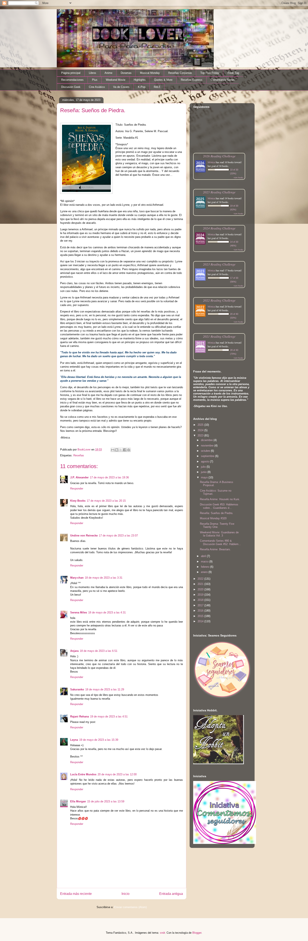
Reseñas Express (191, 79)
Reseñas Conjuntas (180, 72)
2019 (201, 594)
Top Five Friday (209, 72)
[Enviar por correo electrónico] (113, 450)
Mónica (211, 162)
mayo (204, 477)
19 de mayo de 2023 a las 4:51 (109, 716)
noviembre (207, 445)
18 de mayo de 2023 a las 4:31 (107, 612)
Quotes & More (163, 79)
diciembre (207, 440)
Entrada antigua (171, 893)
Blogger (196, 932)
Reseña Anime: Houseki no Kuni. (220, 499)
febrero (205, 566)
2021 (201, 584)
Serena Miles (78, 612)
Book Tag (233, 72)
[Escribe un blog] (117, 450)
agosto (205, 461)
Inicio (125, 893)
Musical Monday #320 (213, 518)
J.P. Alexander (79, 477)
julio (204, 466)
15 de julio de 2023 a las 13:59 (105, 801)
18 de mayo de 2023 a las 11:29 (104, 689)
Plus (94, 79)
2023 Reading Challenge (219, 264)
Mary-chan (77, 577)
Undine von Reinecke (84, 535)
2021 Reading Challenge (219, 336)
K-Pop (141, 87)
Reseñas (78, 455)
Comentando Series (223, 79)
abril (204, 556)
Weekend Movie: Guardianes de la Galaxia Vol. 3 (219, 534)
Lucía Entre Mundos (83, 774)
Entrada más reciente (76, 893)
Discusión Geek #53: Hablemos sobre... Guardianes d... (219, 506)
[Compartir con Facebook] (125, 450)
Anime (108, 72)
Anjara (74, 650)
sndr (162, 932)
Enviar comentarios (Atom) (130, 907)
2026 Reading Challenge (219, 156)
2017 (201, 605)
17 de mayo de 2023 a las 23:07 (118, 535)
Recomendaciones (72, 79)
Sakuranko (77, 689)
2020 (201, 589)
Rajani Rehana (79, 716)
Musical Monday (150, 72)
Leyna (74, 739)
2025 (201, 424)
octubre (206, 450)
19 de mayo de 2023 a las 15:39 (98, 739)
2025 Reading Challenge (219, 192)
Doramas (126, 72)
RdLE (157, 87)
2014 (201, 621)
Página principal (70, 72)
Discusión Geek (70, 87)
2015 (201, 616)
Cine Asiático (97, 87)
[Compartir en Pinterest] (129, 450)
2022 (201, 578)
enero (204, 572)
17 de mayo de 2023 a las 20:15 (106, 500)
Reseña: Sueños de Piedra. (216, 513)
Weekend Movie (115, 79)
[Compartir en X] (121, 450)
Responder (76, 488)
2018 (201, 599)
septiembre (208, 456)
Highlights (140, 79)
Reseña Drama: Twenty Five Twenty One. (217, 525)
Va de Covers (121, 87)
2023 (201, 435)
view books (238, 177)
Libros (92, 72)
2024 (201, 430)
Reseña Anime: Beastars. (215, 549)
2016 (201, 610)
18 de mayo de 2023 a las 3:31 (103, 577)
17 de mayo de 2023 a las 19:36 (109, 477)
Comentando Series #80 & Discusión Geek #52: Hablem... (220, 542)
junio (204, 472)
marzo (205, 561)
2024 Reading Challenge (219, 228)
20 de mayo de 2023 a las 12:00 (117, 774)
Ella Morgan (78, 801)
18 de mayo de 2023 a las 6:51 (98, 650)
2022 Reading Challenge (219, 300)
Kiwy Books (77, 500)
